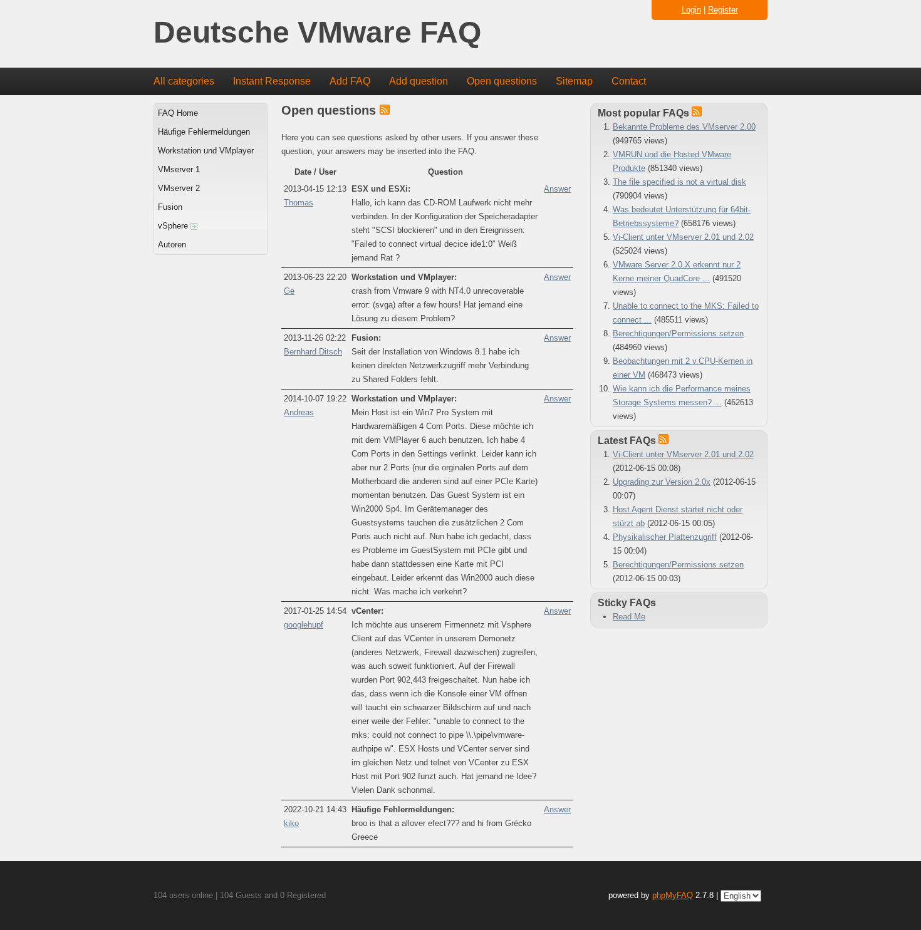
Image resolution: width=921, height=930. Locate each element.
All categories (184, 81)
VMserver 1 (179, 169)
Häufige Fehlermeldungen (204, 132)
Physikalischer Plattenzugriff (665, 537)
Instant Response (272, 81)
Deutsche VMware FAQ (317, 33)
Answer (557, 189)
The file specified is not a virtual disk (679, 182)
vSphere (174, 225)
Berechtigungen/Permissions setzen (678, 333)
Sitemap (574, 81)
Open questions (502, 81)
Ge (289, 291)
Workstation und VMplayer (206, 150)
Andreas (299, 412)
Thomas (298, 202)
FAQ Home (178, 113)
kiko (291, 823)
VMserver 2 (179, 188)
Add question (418, 81)
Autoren (172, 244)
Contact (628, 81)
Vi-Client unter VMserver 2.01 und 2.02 (683, 237)
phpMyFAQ (672, 895)
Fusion (170, 207)
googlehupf (303, 624)
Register (723, 9)
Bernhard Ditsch (313, 351)
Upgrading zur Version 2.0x (661, 482)
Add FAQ (350, 81)
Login (691, 9)
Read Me (629, 616)
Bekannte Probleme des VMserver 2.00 (684, 127)
